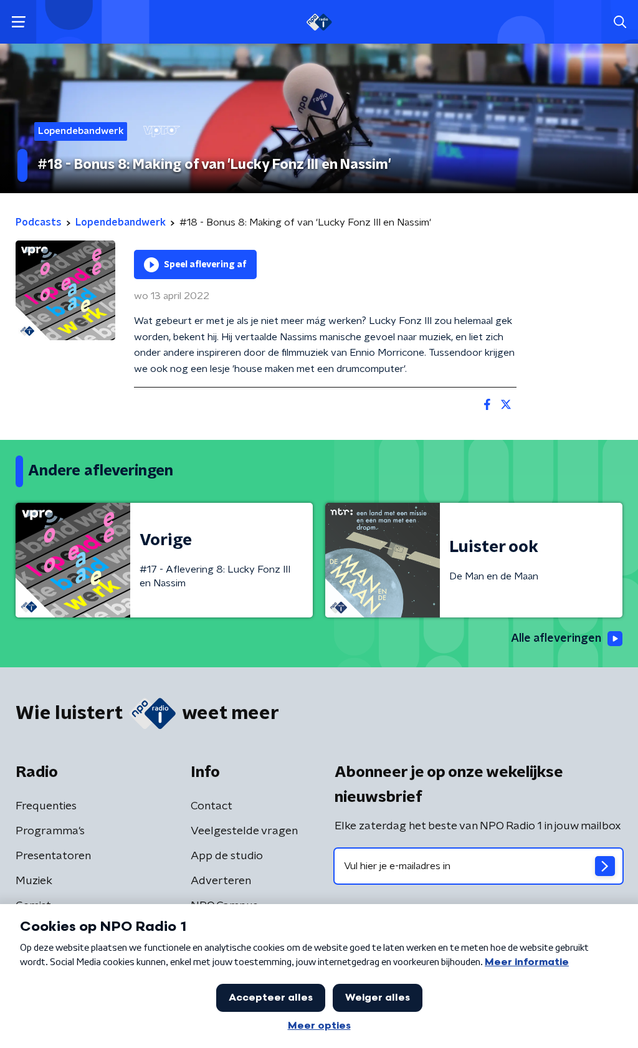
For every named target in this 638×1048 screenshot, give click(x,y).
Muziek (34, 881)
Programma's (50, 831)
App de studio (227, 856)
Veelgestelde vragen (244, 831)
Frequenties (46, 806)
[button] (18, 22)
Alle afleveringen (556, 638)
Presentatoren (53, 856)
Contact (211, 806)
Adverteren (221, 881)
